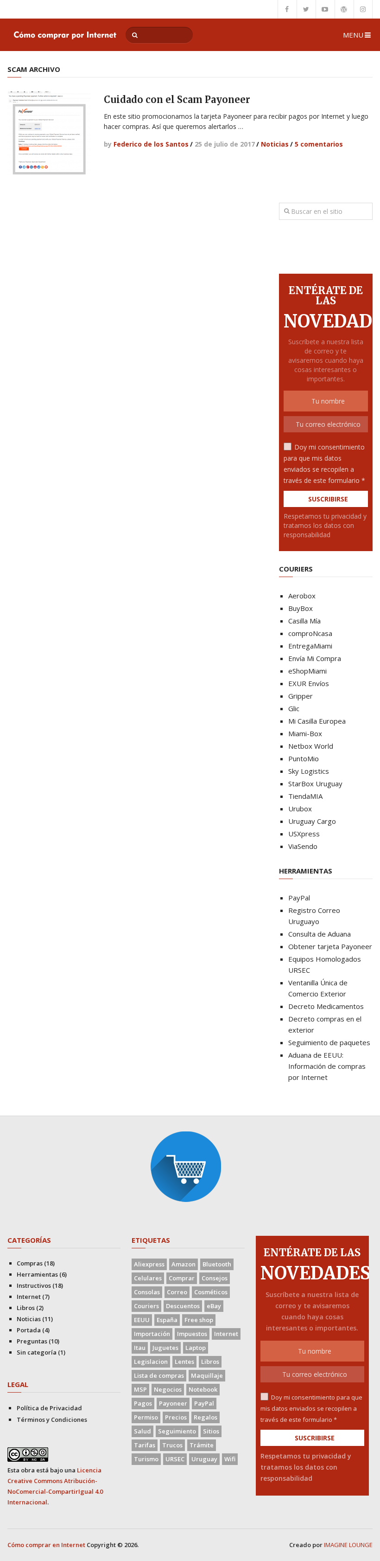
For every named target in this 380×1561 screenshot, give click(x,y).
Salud (142, 1431)
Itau (140, 1347)
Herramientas (37, 1274)
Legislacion (151, 1361)
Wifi (229, 1459)
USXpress (304, 833)
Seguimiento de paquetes (329, 1042)
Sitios (211, 1431)
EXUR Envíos (308, 683)
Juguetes (165, 1347)
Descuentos (183, 1306)
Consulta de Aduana (319, 933)
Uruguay (204, 1459)
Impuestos (192, 1334)
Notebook (203, 1389)
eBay (214, 1306)
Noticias (275, 144)
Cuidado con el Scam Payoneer (177, 99)
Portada (29, 1330)
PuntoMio (303, 758)
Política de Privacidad (49, 1408)
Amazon (183, 1264)
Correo (177, 1292)
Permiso (146, 1417)
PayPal (299, 897)
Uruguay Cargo (312, 821)
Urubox (300, 808)
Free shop (198, 1320)
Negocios (168, 1389)
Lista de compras (159, 1375)
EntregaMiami (310, 645)
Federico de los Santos (151, 144)
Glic (293, 708)
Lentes (184, 1361)
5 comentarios (319, 144)
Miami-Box (305, 733)
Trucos (172, 1445)
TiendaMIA (305, 796)
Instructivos (34, 1285)
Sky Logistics (308, 771)
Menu (353, 34)
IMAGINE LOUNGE (348, 1545)
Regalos (205, 1417)
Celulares (148, 1278)
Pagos (143, 1403)
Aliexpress (149, 1264)
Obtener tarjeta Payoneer (330, 946)
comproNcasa (310, 633)
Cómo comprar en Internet (46, 1545)
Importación (152, 1334)
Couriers (146, 1306)
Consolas (147, 1292)
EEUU (142, 1320)
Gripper (300, 695)
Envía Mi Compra (314, 658)
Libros (26, 1308)
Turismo (146, 1459)
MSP (140, 1389)
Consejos (215, 1278)
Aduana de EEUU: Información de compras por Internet (327, 1066)
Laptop (195, 1347)
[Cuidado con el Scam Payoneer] (49, 133)
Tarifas (144, 1445)
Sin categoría (37, 1352)
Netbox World (310, 746)
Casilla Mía (304, 620)
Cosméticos (211, 1292)
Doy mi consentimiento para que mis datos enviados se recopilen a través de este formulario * (311, 1408)
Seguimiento (177, 1431)
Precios (176, 1417)
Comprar (182, 1278)
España (167, 1320)
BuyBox (300, 608)
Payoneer (173, 1403)
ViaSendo (302, 846)
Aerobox (302, 595)
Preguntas (32, 1341)
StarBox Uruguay (315, 783)
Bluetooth (217, 1264)
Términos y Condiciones (52, 1419)
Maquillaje (207, 1375)
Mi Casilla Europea (317, 721)
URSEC (174, 1459)
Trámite (202, 1445)
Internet (29, 1296)
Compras (30, 1263)
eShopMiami (307, 670)
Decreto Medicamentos (326, 1006)
